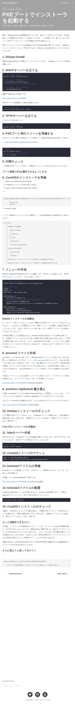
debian (6, 685)
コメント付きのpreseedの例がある (40, 360)
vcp (11, 685)
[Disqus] (36, 603)
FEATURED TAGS (8, 681)
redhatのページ (36, 470)
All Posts (64, 3)
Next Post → (63, 574)
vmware (17, 685)
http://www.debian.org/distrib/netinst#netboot (21, 142)
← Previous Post (15, 574)
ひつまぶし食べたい (10, 3)
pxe (5, 9)
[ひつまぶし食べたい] (45, 694)
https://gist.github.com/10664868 (14, 98)
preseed (11, 9)
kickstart (18, 9)
